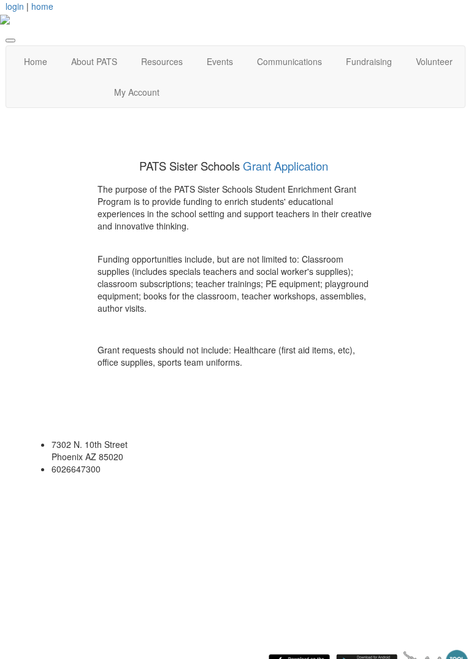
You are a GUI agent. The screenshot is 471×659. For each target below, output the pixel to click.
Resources (162, 61)
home (42, 6)
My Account (136, 92)
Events (220, 61)
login (15, 6)
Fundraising (369, 61)
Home (35, 61)
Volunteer (434, 61)
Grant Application (285, 166)
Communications (289, 61)
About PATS (94, 61)
